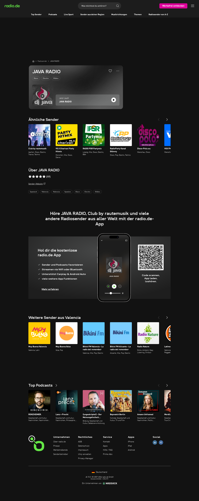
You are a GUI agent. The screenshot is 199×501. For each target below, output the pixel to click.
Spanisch (33, 192)
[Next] (167, 118)
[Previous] (158, 118)
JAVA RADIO (65, 102)
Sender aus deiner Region (92, 15)
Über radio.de (59, 442)
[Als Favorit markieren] (110, 70)
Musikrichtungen (119, 15)
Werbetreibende (60, 450)
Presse (56, 446)
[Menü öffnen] (192, 6)
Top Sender (36, 15)
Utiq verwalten (84, 454)
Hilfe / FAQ (107, 450)
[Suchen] (117, 6)
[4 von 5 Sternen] (40, 176)
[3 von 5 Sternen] (37, 176)
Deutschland (101, 472)
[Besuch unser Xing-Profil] (161, 442)
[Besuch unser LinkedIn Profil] (155, 442)
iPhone (131, 442)
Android (131, 450)
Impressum (83, 450)
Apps (105, 446)
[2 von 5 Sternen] (33, 176)
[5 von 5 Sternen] (44, 176)
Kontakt (106, 442)
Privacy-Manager (85, 458)
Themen (138, 15)
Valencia (45, 192)
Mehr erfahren (50, 289)
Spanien (67, 192)
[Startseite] (33, 61)
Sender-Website (35, 184)
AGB (80, 442)
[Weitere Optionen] (117, 71)
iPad (130, 446)
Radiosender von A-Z (158, 15)
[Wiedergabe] (113, 100)
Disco (36, 78)
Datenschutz (83, 446)
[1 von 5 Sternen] (30, 176)
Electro (46, 78)
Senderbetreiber (60, 454)
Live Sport (68, 15)
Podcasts (53, 15)
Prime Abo (107, 454)
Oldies (55, 78)
